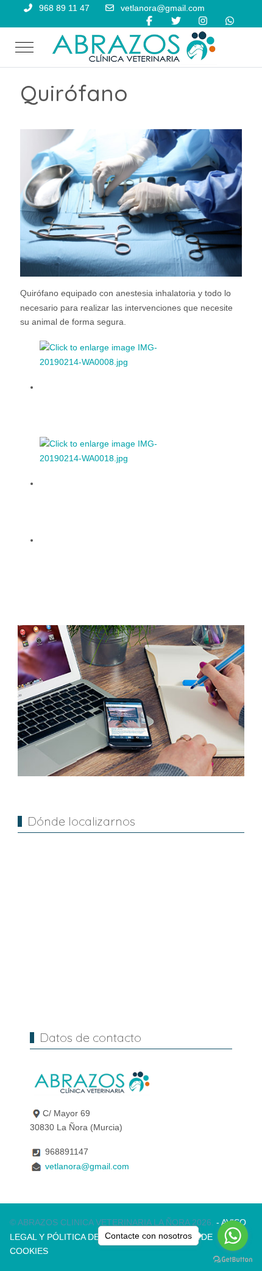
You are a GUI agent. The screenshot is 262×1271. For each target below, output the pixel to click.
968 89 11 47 (64, 8)
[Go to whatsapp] (233, 1235)
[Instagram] (203, 21)
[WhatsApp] (230, 21)
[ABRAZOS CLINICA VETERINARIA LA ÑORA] (133, 47)
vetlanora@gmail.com (163, 8)
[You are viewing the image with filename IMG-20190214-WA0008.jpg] (110, 387)
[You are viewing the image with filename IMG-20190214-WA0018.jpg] (110, 483)
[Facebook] (149, 21)
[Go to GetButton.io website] (232, 1258)
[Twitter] (176, 21)
